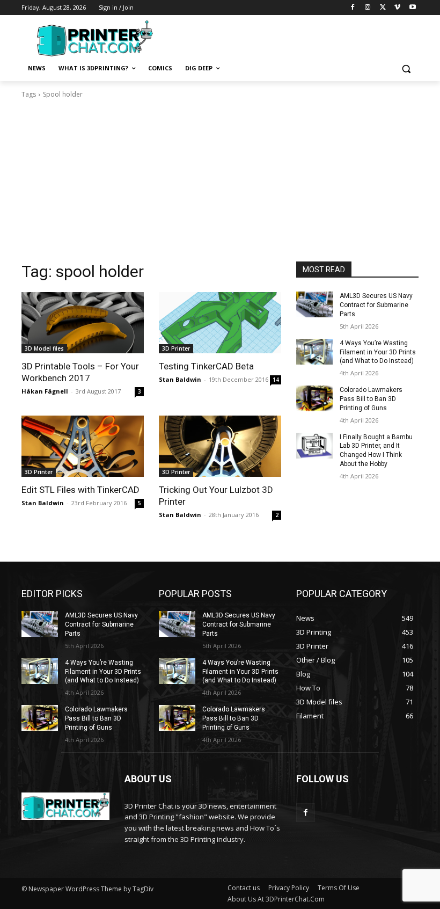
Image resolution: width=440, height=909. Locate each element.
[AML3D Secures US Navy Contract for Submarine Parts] (314, 304)
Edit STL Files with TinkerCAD (80, 489)
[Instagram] (368, 8)
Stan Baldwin (180, 379)
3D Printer (176, 348)
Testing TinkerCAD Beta (206, 366)
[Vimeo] (397, 8)
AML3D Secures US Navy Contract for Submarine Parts (376, 305)
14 (276, 379)
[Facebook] (353, 8)
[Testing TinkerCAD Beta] (220, 322)
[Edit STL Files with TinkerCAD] (82, 446)
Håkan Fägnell (44, 391)
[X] (383, 8)
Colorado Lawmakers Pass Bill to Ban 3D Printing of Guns (371, 399)
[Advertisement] (293, 37)
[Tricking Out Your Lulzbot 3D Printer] (220, 446)
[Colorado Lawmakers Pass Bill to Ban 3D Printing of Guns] (314, 398)
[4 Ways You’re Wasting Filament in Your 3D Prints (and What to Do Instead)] (314, 352)
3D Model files (44, 348)
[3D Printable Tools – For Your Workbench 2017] (82, 322)
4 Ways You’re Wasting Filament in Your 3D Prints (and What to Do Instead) (378, 352)
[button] (406, 68)
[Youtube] (412, 8)
